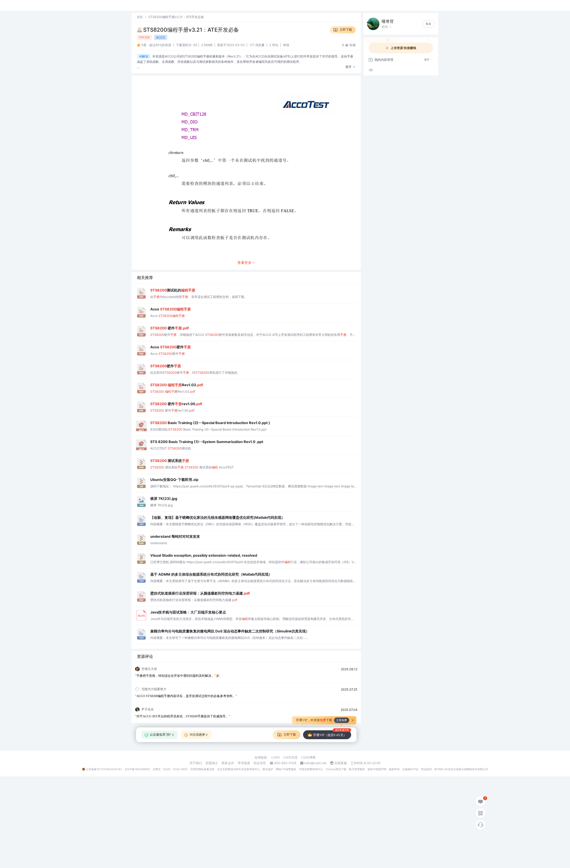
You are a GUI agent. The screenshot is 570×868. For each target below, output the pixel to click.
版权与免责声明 (377, 769)
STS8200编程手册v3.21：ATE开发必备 (191, 30)
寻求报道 (244, 763)
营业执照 (426, 769)
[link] (140, 17)
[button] (350, 67)
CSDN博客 (308, 757)
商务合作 (228, 763)
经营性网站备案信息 (202, 769)
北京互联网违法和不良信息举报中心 (238, 769)
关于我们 (195, 763)
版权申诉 (394, 769)
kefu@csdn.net (315, 763)
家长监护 (268, 769)
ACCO (160, 37)
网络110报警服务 (286, 769)
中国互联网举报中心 (311, 769)
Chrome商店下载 (336, 769)
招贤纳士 (212, 763)
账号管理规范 (357, 769)
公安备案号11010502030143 (104, 769)
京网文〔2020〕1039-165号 (170, 769)
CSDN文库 (290, 757)
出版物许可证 (410, 769)
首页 (140, 17)
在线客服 (340, 763)
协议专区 (260, 763)
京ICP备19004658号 (137, 769)
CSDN (275, 757)
